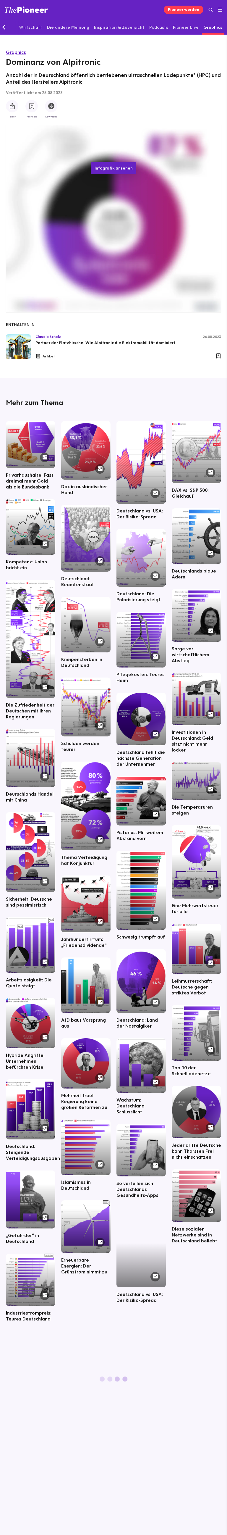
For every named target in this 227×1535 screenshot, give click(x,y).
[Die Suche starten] (210, 9)
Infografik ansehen (114, 168)
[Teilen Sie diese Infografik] (12, 106)
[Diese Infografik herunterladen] (51, 106)
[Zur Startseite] (26, 10)
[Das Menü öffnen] (220, 10)
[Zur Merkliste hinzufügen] (31, 106)
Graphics (16, 52)
